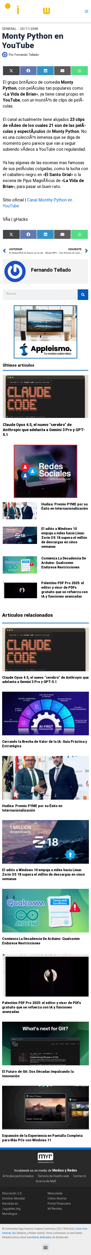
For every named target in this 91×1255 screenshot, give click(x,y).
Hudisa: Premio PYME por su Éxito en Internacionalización (64, 506)
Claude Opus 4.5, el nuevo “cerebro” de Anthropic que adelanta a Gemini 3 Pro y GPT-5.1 (44, 429)
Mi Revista (55, 1208)
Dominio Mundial (13, 1198)
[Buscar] (83, 294)
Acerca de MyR (46, 1181)
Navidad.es (10, 1203)
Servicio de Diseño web (53, 1176)
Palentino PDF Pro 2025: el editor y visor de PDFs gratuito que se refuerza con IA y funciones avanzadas (64, 589)
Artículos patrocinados (18, 1176)
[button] (45, 1247)
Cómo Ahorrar (57, 1198)
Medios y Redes (64, 1170)
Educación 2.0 (12, 1193)
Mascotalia (55, 1193)
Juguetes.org (11, 1208)
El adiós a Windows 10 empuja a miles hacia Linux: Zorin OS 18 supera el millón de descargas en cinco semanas (64, 537)
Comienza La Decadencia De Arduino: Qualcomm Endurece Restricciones (63, 562)
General (9, 29)
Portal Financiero (59, 1203)
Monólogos (9, 1213)
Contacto (79, 1176)
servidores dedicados (39, 1237)
